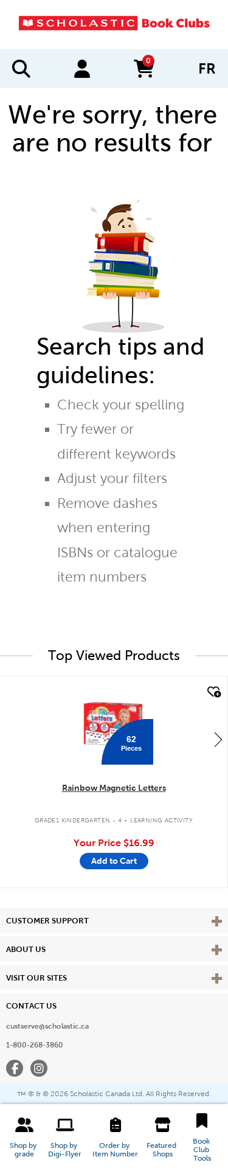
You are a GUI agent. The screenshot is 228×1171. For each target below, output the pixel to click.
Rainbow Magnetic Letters (114, 788)
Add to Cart (114, 861)
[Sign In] (82, 69)
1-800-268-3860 (34, 1045)
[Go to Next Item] (218, 739)
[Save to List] (212, 692)
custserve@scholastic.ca (47, 1026)
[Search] (21, 69)
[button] (24, 1137)
